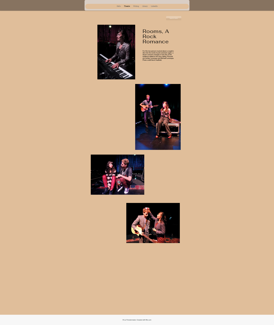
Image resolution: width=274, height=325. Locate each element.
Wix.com (148, 320)
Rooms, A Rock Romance (156, 36)
